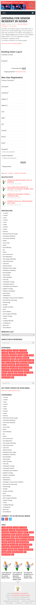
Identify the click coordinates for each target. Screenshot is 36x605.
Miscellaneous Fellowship (9, 270)
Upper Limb (6, 325)
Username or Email (7, 54)
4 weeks (5, 224)
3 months (5, 220)
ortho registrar (14, 367)
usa (12, 377)
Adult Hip (5, 231)
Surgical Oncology (7, 316)
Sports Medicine (7, 311)
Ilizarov (5, 252)
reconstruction (5, 370)
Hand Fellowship (7, 247)
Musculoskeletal (7, 272)
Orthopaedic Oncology (8, 282)
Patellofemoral (6, 295)
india (6, 173)
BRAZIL (26, 355)
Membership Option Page (11, 601)
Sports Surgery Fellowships (10, 314)
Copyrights (19, 603)
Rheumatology (6, 302)
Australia (20, 355)
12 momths (5, 353)
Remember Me (16, 68)
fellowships (26, 357)
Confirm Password (7, 155)
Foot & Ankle (6, 243)
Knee (17, 362)
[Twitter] (10, 519)
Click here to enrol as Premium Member (11, 43)
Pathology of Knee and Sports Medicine (13, 298)
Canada (31, 355)
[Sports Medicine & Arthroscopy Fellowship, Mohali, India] (7, 566)
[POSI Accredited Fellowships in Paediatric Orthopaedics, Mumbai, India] (18, 566)
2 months (5, 215)
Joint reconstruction (8, 254)
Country (4, 130)
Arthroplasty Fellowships (9, 236)
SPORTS (21, 372)
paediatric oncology (8, 288)
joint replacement (10, 362)
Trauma (5, 318)
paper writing (6, 293)
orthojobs (10, 173)
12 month (5, 213)
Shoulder (5, 304)
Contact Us (28, 603)
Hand (12, 360)
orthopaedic (12, 365)
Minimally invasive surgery (9, 268)
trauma (9, 375)
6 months (15, 350)
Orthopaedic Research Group (21, 595)
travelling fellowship (18, 375)
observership (24, 362)
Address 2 (4, 105)
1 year (3, 350)
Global (4, 245)
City (3, 111)
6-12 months (23, 350)
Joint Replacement (7, 256)
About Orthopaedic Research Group (19, 599)
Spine (4, 309)
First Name (5, 86)
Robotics (4, 372)
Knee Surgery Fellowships (9, 259)
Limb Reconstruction (8, 261)
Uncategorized (6, 323)
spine (15, 372)
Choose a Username (7, 80)
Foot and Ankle (6, 360)
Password (4, 61)
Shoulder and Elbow (8, 307)
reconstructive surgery (16, 370)
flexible (4, 240)
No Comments (13, 26)
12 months (12, 353)
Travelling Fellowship (8, 320)
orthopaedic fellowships (22, 365)
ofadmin (3, 24)
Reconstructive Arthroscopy (10, 300)
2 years (5, 217)
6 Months (5, 227)
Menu (4, 13)
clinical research (6, 357)
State (3, 118)
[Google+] (6, 519)
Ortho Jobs (20, 24)
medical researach (7, 265)
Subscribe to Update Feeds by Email (10, 390)
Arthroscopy (13, 355)
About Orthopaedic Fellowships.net (18, 597)
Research (26, 370)
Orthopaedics (5, 367)
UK (25, 375)
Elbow (13, 357)
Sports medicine (29, 372)
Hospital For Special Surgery (26, 360)
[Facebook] (2, 519)
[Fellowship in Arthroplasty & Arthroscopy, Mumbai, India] (29, 566)
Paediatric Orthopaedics (20, 173)
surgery (4, 375)
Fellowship (18, 357)
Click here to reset (20, 71)
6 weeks (5, 229)
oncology (31, 362)
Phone (3, 136)
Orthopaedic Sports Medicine (10, 286)
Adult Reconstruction (21, 353)
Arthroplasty (5, 355)
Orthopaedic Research (8, 284)
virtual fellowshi (7, 327)
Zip (2, 124)
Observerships (6, 275)
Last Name (5, 93)
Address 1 (4, 99)
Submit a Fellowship (28, 601)
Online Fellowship (7, 277)
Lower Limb (6, 263)
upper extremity (6, 377)
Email (3, 143)
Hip (4, 249)
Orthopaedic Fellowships (20, 593)
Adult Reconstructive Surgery (10, 233)
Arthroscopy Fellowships (9, 238)
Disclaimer (9, 603)
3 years (5, 222)
